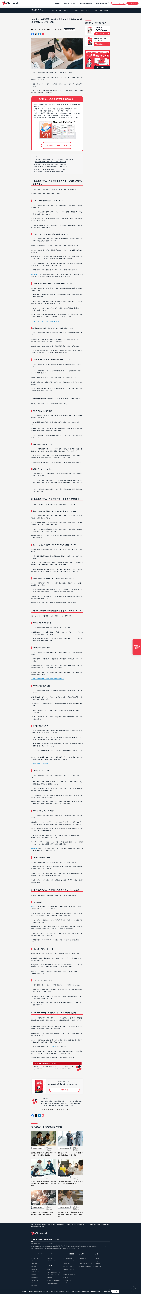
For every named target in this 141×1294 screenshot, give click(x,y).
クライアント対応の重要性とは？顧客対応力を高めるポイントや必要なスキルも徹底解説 (43, 1183)
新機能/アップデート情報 (53, 1260)
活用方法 (34, 1274)
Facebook (66, 1280)
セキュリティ (35, 1282)
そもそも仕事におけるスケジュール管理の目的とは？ (50, 162)
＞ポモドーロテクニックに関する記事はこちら (45, 321)
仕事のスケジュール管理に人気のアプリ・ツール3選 (50, 169)
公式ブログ (66, 1271)
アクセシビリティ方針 (53, 1283)
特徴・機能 (34, 1263)
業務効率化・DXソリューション (89, 10)
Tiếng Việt (98, 1266)
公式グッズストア (68, 1269)
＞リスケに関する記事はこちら (40, 763)
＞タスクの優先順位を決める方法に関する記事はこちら (47, 678)
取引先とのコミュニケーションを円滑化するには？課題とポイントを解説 (70, 1154)
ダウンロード (35, 1280)
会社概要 (82, 1258)
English (98, 1260)
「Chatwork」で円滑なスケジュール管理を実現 (49, 171)
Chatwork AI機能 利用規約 (54, 1280)
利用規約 (50, 1277)
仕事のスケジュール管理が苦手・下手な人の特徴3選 (50, 164)
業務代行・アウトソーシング (71, 10)
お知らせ (50, 1258)
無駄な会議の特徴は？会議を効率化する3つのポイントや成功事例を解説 (43, 1154)
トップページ (35, 1258)
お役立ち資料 (35, 1269)
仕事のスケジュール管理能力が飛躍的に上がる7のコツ (51, 166)
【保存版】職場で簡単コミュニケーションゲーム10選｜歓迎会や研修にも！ (70, 1182)
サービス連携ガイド (68, 1258)
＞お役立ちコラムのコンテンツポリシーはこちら (55, 1109)
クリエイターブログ (68, 1274)
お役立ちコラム (37, 10)
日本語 (97, 1258)
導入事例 (34, 1266)
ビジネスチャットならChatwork (38, 1224)
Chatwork (10, 3)
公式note (66, 1277)
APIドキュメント (68, 1260)
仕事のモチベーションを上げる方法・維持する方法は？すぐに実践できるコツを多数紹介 (70, 1214)
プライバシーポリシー (85, 1263)
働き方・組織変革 (104, 10)
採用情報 (82, 1260)
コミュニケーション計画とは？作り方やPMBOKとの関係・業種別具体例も (43, 1213)
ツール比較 (34, 1285)
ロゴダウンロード (68, 1266)
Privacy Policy (106, 1291)
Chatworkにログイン (101, 3)
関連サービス (35, 1277)
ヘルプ (49, 1269)
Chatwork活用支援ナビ (53, 1272)
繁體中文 (98, 1263)
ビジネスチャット (56, 10)
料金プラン (34, 1260)
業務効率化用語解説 (37, 1148)
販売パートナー (67, 1263)
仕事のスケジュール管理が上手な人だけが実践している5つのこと (54, 159)
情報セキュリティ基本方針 (86, 1266)
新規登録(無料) (136, 647)
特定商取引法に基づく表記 (54, 1274)
